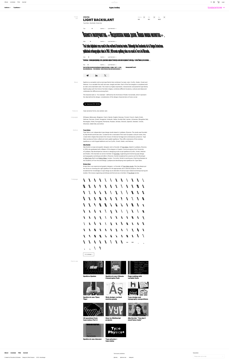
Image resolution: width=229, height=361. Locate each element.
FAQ (18, 2)
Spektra (86, 17)
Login (223, 2)
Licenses (12, 2)
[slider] (92, 28)
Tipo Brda (116, 153)
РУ (211, 2)
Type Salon (86, 23)
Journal (24, 2)
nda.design (42, 357)
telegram (131, 357)
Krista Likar (99, 23)
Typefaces (16, 7)
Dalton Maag (103, 158)
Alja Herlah (92, 23)
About (6, 2)
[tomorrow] (216, 7)
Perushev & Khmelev (15, 357)
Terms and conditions (119, 353)
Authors (6, 7)
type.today (114, 8)
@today (115, 357)
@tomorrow (123, 357)
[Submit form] (223, 356)
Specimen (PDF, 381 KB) (93, 104)
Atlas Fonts (88, 158)
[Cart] (218, 2)
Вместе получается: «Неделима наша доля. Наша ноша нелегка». (123, 34)
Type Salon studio (128, 166)
